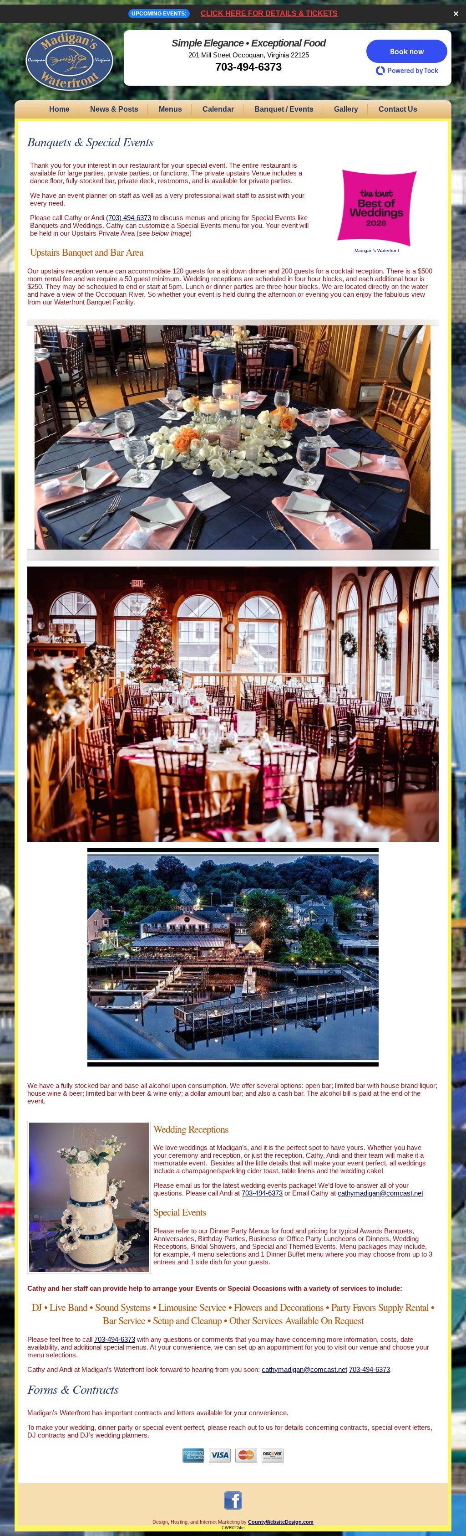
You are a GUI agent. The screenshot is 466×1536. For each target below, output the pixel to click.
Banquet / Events (284, 109)
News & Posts (114, 109)
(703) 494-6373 (128, 218)
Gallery (346, 109)
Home (59, 109)
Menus (170, 109)
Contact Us (398, 109)
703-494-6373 (248, 67)
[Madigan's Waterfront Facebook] (233, 1509)
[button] (406, 51)
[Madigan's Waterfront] (69, 96)
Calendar (218, 109)
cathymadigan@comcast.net (380, 1193)
